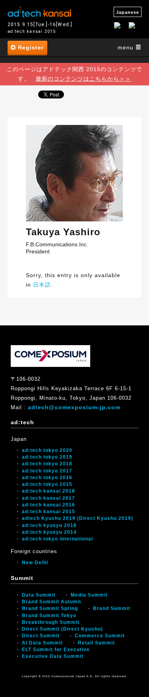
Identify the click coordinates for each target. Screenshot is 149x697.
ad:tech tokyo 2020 (47, 450)
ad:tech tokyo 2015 (47, 484)
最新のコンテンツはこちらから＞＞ (83, 79)
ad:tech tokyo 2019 (47, 457)
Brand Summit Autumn (51, 601)
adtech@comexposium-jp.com (74, 407)
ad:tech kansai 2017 (48, 498)
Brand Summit (111, 608)
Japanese (127, 12)
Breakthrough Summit (50, 622)
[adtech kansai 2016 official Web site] (39, 11)
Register (30, 47)
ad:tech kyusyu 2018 (49, 525)
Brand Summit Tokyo (49, 615)
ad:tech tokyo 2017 (47, 471)
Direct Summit (41, 635)
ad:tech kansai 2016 (48, 505)
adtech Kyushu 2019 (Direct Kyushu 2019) (77, 518)
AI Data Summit (42, 643)
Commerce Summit (100, 635)
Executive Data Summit (52, 656)
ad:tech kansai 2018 (48, 491)
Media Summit (89, 595)
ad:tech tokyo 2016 (47, 477)
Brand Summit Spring (50, 608)
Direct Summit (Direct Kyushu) (62, 629)
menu (126, 47)
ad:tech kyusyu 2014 (49, 532)
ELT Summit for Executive (56, 649)
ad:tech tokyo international (57, 539)
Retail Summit (96, 643)
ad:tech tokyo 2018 (47, 464)
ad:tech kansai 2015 (48, 511)
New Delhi (35, 562)
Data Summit (39, 595)
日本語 (42, 284)
